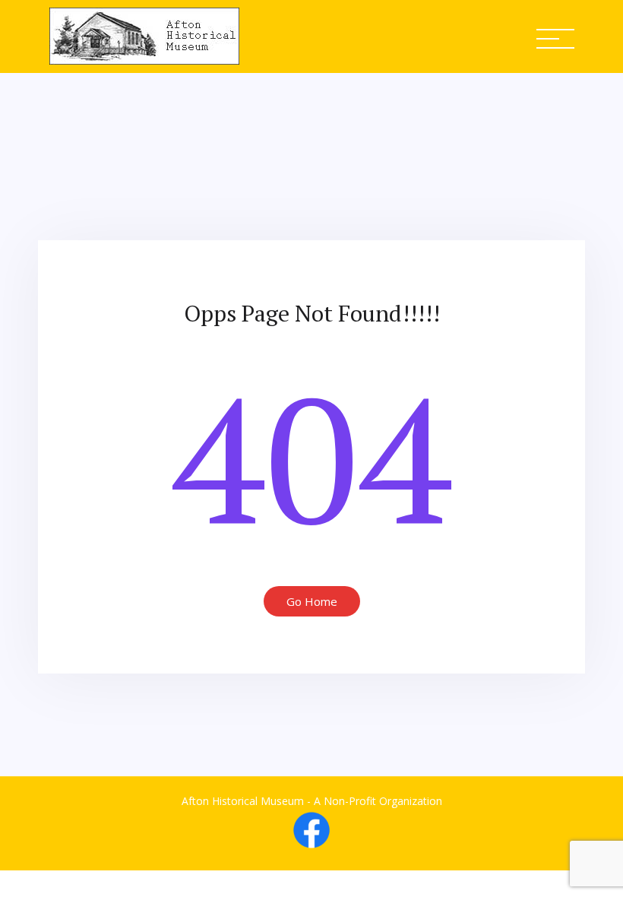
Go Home (311, 601)
